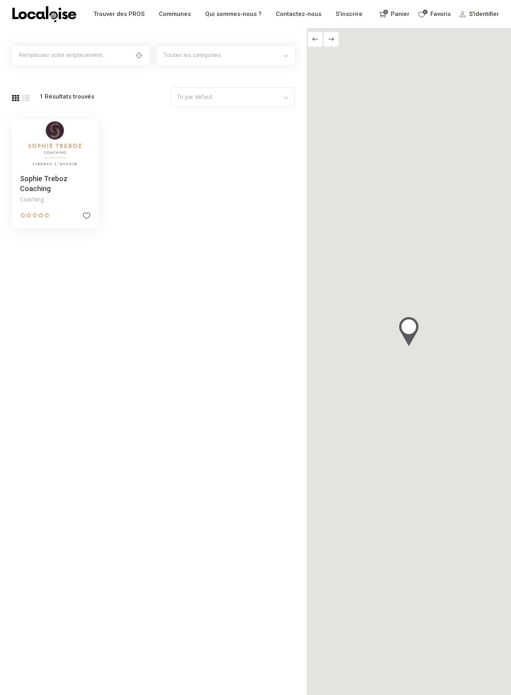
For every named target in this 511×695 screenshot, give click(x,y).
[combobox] (225, 55)
